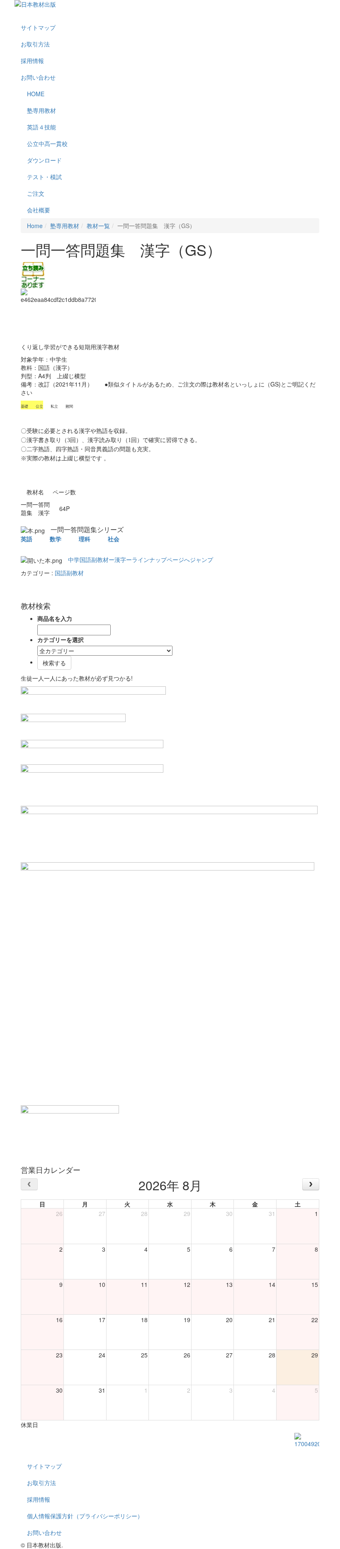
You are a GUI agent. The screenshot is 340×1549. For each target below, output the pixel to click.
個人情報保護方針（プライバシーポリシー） (85, 1516)
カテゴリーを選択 (60, 639)
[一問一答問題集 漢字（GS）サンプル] (33, 274)
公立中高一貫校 (47, 143)
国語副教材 (69, 573)
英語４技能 (41, 127)
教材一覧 (98, 225)
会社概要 (38, 210)
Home (35, 225)
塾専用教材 (41, 110)
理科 (84, 539)
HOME (35, 94)
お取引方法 (35, 44)
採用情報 (32, 60)
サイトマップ (38, 27)
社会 (113, 539)
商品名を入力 (54, 618)
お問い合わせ (38, 77)
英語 (26, 539)
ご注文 (35, 193)
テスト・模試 (44, 177)
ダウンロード (44, 160)
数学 (55, 539)
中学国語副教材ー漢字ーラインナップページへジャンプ (140, 559)
